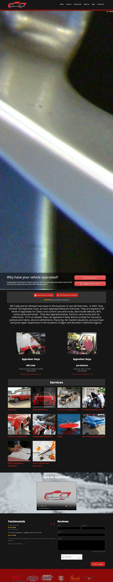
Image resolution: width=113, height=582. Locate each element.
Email (59, 532)
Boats (59, 436)
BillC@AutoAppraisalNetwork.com (30, 374)
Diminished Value (40, 410)
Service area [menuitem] (77, 4)
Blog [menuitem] (93, 4)
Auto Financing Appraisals (93, 436)
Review (59, 538)
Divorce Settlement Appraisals (41, 464)
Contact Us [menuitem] (100, 4)
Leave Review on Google (45, 295)
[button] (8, 527)
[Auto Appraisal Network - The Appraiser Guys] (17, 5)
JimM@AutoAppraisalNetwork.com (82, 374)
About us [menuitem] (86, 4)
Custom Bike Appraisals (43, 436)
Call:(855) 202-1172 (91, 283)
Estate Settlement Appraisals (15, 464)
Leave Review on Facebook (68, 295)
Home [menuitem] (62, 4)
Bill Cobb (30, 365)
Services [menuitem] (68, 4)
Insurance (12, 410)
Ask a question (90, 277)
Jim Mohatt (82, 365)
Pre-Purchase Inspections (93, 410)
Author (84, 525)
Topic (59, 525)
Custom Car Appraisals (17, 436)
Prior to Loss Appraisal (67, 410)
